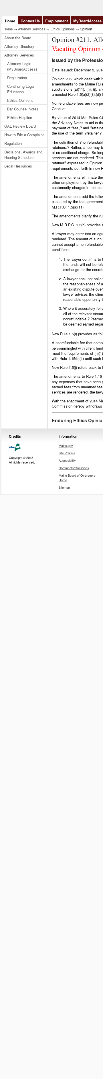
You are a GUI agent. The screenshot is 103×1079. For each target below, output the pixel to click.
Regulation (13, 143)
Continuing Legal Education (21, 88)
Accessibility (67, 460)
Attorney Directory (19, 46)
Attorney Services (31, 28)
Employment (56, 21)
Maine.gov (66, 445)
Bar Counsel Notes (22, 109)
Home (10, 21)
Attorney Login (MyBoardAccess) (22, 66)
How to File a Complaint (24, 134)
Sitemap (64, 487)
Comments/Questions (74, 468)
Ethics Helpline (19, 117)
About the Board (17, 37)
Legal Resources (18, 166)
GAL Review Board (20, 126)
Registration (17, 77)
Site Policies (67, 453)
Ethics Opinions (62, 28)
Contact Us (30, 21)
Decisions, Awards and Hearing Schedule (23, 154)
